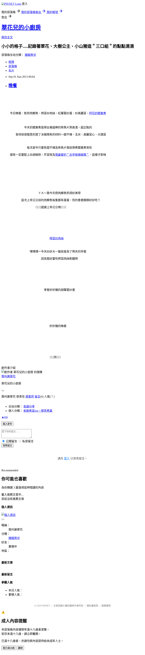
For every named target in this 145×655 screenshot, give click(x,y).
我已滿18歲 (8, 648)
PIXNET (46, 605)
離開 (20, 648)
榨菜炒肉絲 (57, 238)
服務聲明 (106, 605)
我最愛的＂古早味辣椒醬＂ (72, 154)
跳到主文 (7, 37)
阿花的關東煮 (97, 113)
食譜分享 (29, 406)
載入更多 (7, 424)
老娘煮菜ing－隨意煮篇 (37, 410)
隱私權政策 (92, 605)
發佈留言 (7, 445)
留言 (37, 396)
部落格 (12, 66)
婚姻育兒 (30, 54)
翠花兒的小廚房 (21, 27)
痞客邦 (29, 396)
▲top (4, 416)
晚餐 (12, 85)
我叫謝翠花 (8, 376)
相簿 (11, 61)
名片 (11, 70)
